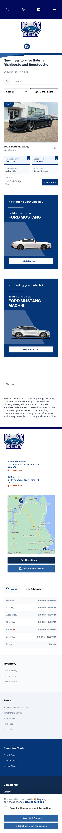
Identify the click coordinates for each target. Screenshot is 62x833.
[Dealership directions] (31, 524)
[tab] (12, 589)
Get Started (29, 261)
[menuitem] (31, 673)
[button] (7, 9)
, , (23, 465)
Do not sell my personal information (30, 808)
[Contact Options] (38, 9)
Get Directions (30, 561)
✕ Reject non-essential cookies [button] (31, 826)
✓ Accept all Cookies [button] (31, 818)
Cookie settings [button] (34, 802)
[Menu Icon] (54, 9)
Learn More (50, 182)
